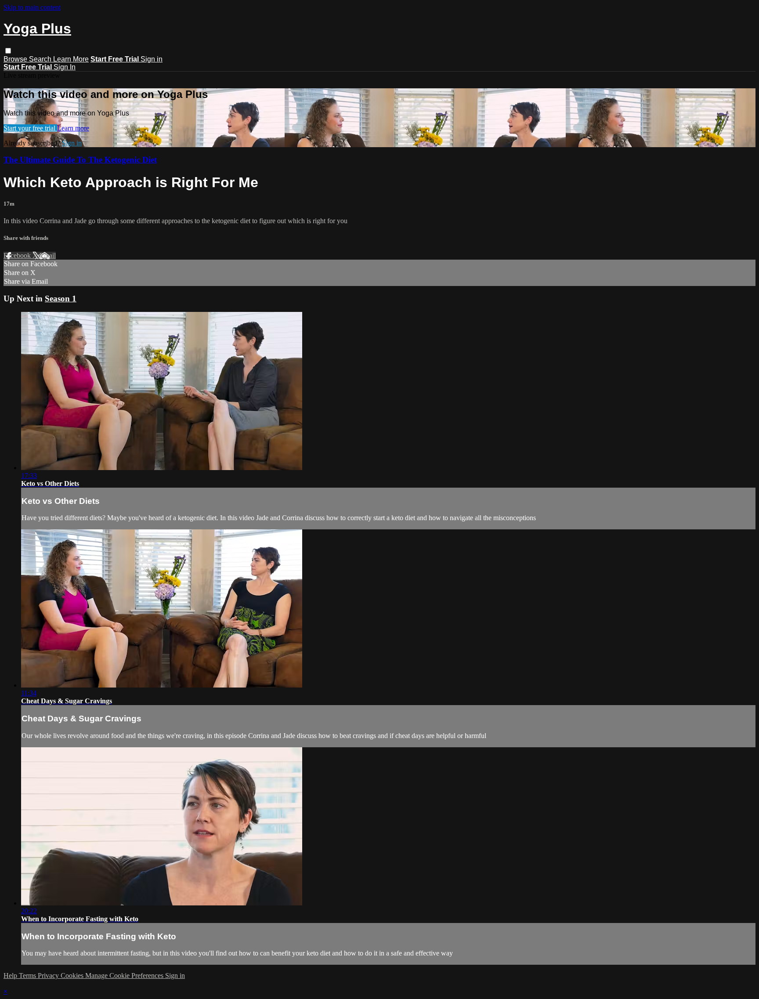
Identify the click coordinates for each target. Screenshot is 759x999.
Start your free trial (30, 128)
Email (48, 255)
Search (41, 59)
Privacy (49, 975)
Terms (28, 975)
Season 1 (60, 298)
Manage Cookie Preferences (125, 975)
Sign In (65, 67)
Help (11, 975)
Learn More (71, 59)
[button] (8, 51)
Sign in (152, 59)
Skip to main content (32, 7)
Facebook (18, 255)
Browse (16, 59)
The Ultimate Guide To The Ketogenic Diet (80, 159)
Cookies (73, 975)
